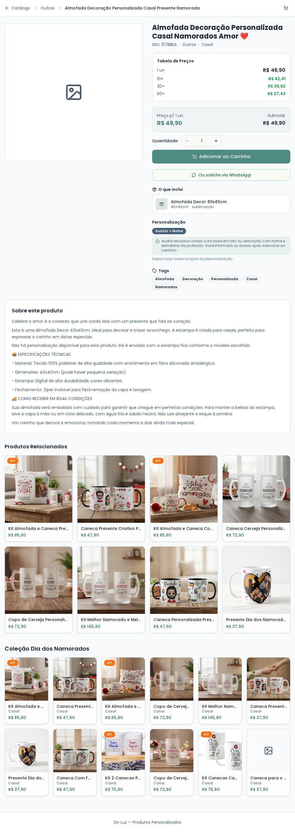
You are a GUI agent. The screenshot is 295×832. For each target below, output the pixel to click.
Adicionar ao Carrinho (225, 156)
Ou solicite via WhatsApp (224, 175)
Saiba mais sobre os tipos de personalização (192, 259)
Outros (47, 8)
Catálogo (21, 8)
